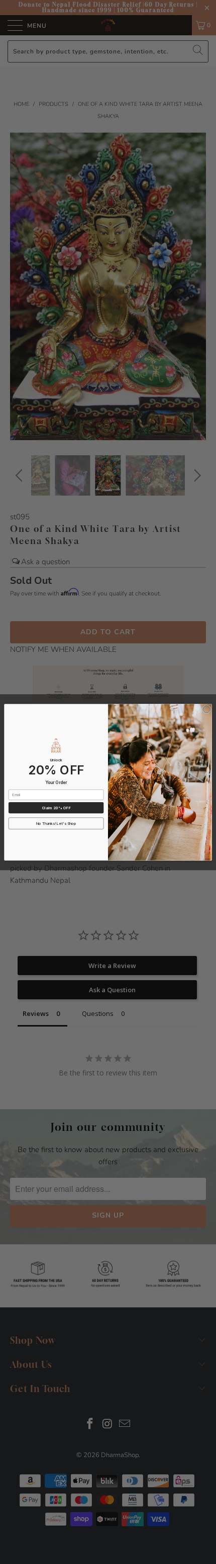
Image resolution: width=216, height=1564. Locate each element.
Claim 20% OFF (56, 807)
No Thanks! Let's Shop (56, 823)
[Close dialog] (206, 708)
